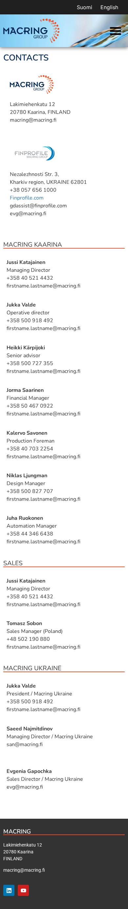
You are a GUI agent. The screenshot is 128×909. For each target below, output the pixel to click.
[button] (115, 31)
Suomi (84, 7)
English (109, 7)
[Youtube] (23, 890)
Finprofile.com (27, 197)
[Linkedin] (8, 890)
